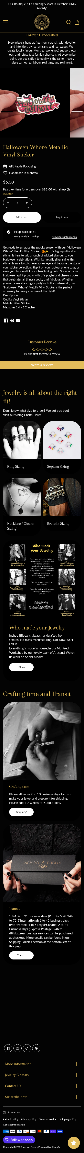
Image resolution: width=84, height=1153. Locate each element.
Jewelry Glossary (17, 1075)
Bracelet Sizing (58, 523)
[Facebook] (8, 1048)
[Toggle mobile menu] (17, 22)
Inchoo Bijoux (30, 1147)
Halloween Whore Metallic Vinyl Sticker (35, 151)
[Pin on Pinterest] (12, 320)
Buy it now (62, 217)
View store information (64, 236)
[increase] (27, 203)
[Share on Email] (18, 320)
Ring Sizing (15, 466)
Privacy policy (28, 1119)
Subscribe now (16, 1097)
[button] (77, 22)
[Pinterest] (36, 1048)
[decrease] (8, 203)
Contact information (14, 1124)
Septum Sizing (58, 466)
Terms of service (47, 1119)
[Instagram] (17, 1048)
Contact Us (13, 1086)
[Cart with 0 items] (77, 22)
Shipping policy (67, 1119)
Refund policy (10, 1119)
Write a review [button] (42, 365)
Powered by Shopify (49, 1147)
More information (18, 1064)
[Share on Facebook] (6, 320)
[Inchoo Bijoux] (42, 22)
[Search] (69, 22)
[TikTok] (27, 1048)
